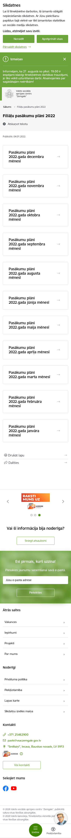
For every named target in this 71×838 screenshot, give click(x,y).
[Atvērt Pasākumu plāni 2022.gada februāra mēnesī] (58, 401)
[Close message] (64, 59)
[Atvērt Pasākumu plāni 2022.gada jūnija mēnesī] (58, 300)
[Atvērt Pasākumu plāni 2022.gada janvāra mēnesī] (58, 430)
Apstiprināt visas (52, 39)
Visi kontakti (22, 765)
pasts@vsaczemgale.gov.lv (24, 740)
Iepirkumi (10, 632)
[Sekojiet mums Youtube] (14, 788)
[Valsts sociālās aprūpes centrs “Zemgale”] (32, 98)
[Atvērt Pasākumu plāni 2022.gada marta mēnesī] (58, 374)
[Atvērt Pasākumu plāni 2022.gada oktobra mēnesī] (58, 215)
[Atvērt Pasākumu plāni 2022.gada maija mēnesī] (58, 325)
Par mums (11, 654)
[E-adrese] (10, 754)
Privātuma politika (16, 679)
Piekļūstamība (13, 690)
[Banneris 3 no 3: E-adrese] (35, 501)
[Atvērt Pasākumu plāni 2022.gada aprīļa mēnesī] (58, 350)
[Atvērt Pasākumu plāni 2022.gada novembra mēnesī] (58, 186)
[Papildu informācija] (21, 753)
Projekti (9, 643)
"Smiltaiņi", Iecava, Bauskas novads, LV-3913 (36, 746)
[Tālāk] (63, 501)
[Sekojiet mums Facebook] (6, 788)
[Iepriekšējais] (8, 501)
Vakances (11, 622)
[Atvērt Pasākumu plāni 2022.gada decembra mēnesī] (58, 156)
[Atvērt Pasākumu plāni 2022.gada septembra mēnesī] (58, 244)
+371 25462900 (18, 734)
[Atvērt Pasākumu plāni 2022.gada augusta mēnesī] (58, 273)
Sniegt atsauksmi (35, 540)
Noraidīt (19, 39)
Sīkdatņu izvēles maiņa (19, 711)
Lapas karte (12, 700)
